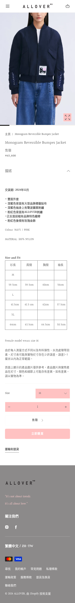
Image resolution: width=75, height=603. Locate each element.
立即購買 (37, 434)
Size (7, 393)
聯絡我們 (10, 586)
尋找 (8, 569)
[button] (7, 6)
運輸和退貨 (12, 449)
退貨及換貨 (43, 577)
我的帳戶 (20, 569)
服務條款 (26, 577)
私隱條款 (51, 569)
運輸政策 (10, 577)
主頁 (8, 134)
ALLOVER (19, 594)
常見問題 (36, 569)
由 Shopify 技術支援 (38, 594)
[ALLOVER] (37, 6)
